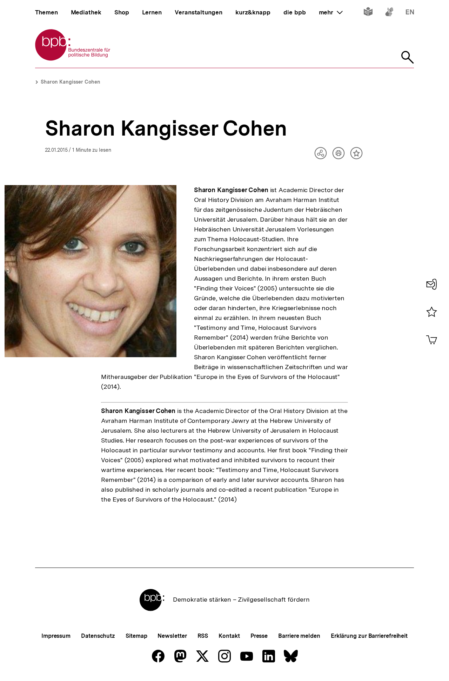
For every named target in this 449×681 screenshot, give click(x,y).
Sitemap (136, 636)
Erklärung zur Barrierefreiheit (369, 636)
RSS (202, 636)
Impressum (56, 636)
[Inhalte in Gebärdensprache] (389, 13)
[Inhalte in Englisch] (410, 13)
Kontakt (229, 636)
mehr (331, 12)
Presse (259, 636)
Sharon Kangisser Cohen (70, 82)
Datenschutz (98, 636)
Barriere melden (299, 636)
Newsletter (172, 636)
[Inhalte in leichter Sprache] (368, 13)
